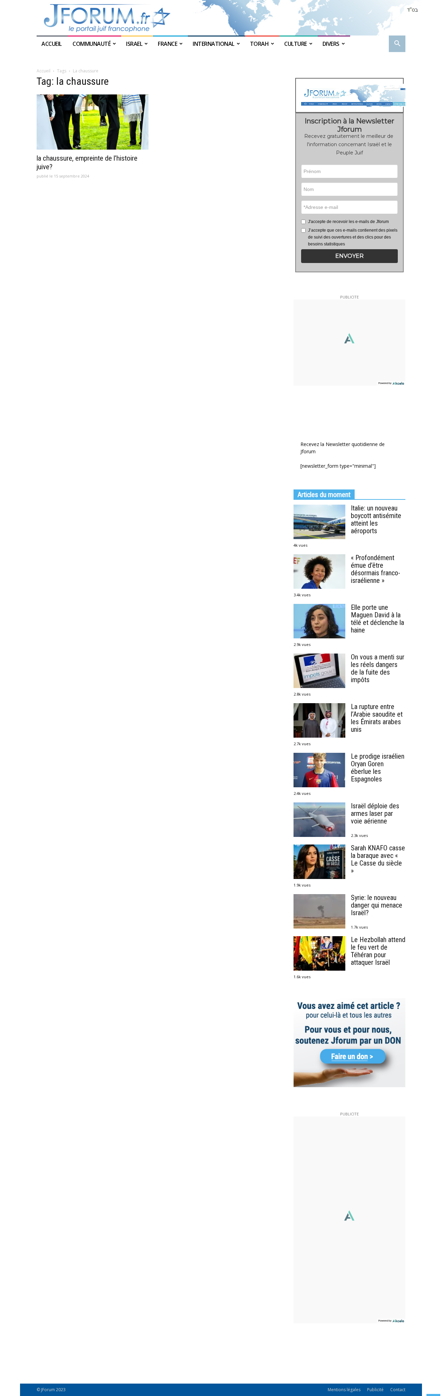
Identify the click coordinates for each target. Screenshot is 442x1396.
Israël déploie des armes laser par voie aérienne (375, 813)
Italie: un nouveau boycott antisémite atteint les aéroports (376, 519)
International (213, 44)
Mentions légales (344, 1390)
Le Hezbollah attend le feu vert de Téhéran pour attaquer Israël (378, 951)
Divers (331, 44)
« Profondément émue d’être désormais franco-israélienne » (375, 569)
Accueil (52, 44)
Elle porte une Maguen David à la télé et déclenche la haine (377, 618)
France (167, 44)
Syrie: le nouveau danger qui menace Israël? (376, 905)
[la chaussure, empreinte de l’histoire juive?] (92, 122)
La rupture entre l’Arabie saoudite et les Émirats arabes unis (377, 718)
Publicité (375, 1390)
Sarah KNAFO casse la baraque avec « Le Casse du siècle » (378, 859)
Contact (397, 1390)
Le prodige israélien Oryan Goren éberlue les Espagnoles (377, 767)
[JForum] (221, 18)
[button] (397, 44)
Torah (259, 44)
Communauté (91, 44)
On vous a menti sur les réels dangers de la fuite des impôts (377, 668)
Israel (134, 44)
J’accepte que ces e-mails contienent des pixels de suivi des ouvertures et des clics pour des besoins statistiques (352, 237)
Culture (295, 44)
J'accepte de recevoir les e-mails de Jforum (348, 221)
